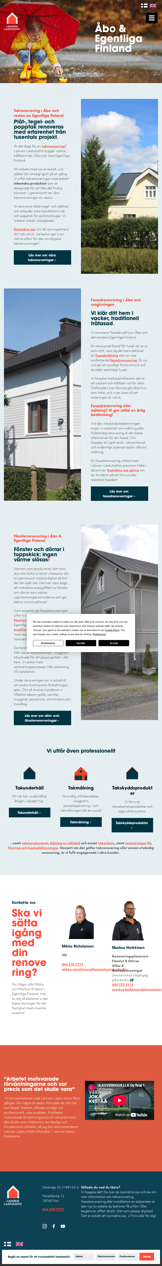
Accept (114, 643)
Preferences (48, 643)
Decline (81, 643)
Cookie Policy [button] (112, 630)
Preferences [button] (99, 634)
